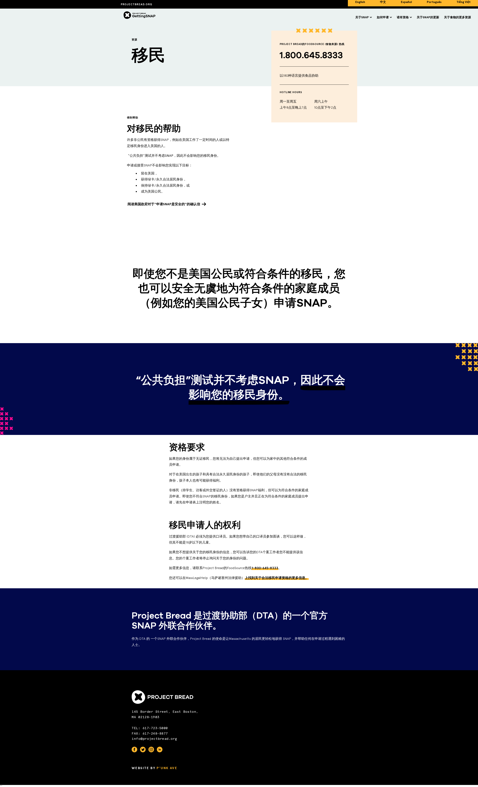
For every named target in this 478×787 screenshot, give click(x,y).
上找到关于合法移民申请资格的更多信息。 (277, 578)
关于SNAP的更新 (428, 17)
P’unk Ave (166, 768)
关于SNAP (362, 17)
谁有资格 (403, 17)
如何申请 (383, 17)
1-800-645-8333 (265, 568)
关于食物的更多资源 (457, 17)
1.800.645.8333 (311, 55)
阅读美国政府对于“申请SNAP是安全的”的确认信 (164, 204)
